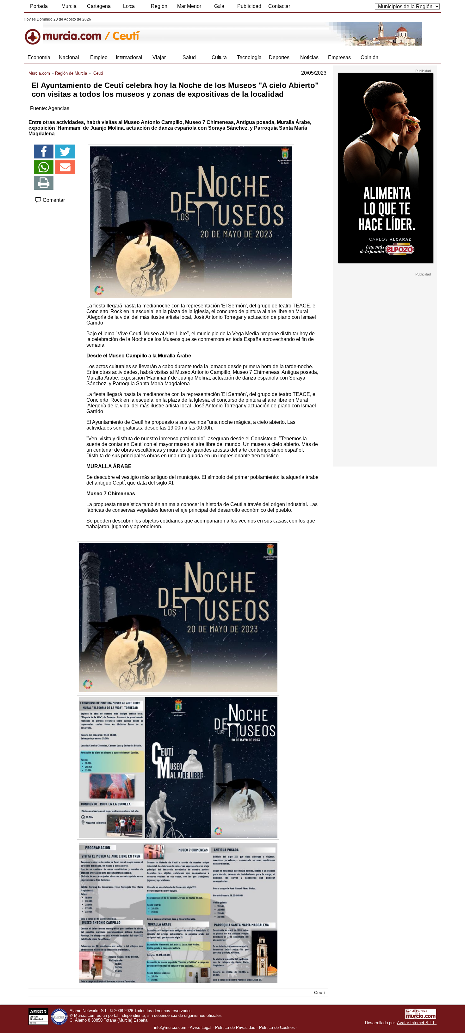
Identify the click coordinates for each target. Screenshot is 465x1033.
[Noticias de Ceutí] (178, 31)
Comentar (53, 200)
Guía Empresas (218, 7)
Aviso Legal (200, 1027)
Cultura (219, 57)
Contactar (279, 6)
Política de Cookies (277, 1027)
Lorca (129, 6)
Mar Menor (189, 6)
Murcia (69, 6)
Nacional (69, 57)
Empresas (339, 57)
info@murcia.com (170, 1027)
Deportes (279, 57)
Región (159, 6)
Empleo (99, 57)
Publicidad (249, 6)
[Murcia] (67, 31)
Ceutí (319, 992)
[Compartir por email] (65, 167)
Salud (189, 57)
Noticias (309, 57)
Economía (39, 57)
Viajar (159, 57)
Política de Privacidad (235, 1027)
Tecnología (249, 57)
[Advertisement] (385, 371)
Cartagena (99, 6)
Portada (39, 6)
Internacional (129, 57)
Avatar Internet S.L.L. (417, 1022)
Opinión (369, 57)
